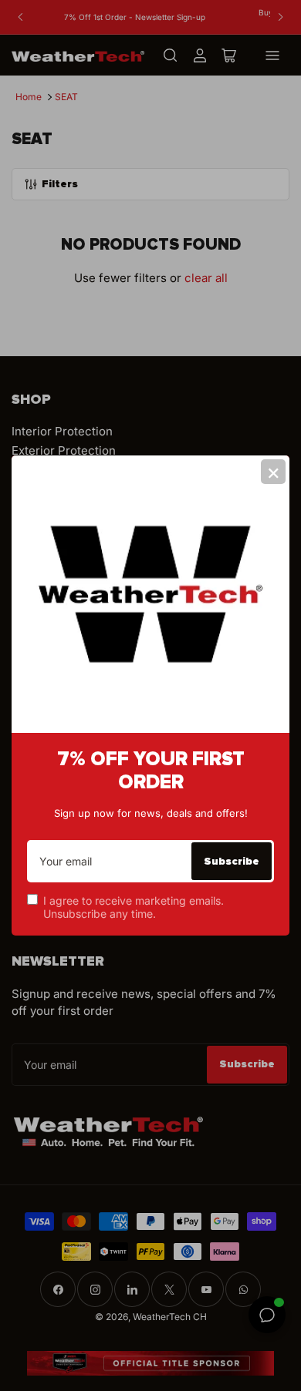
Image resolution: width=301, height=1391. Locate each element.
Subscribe (231, 861)
